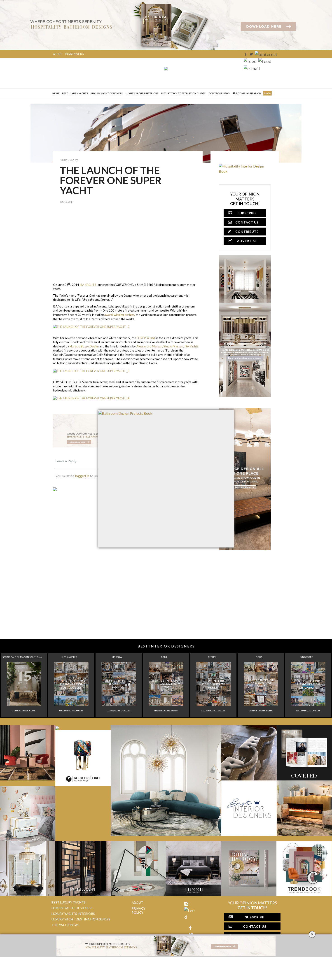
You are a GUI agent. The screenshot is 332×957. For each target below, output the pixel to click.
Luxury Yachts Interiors (142, 93)
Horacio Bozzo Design (84, 346)
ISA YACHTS (88, 284)
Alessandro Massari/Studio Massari (159, 346)
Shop (267, 93)
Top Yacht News (219, 93)
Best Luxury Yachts (75, 93)
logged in (82, 476)
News (55, 93)
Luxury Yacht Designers (107, 93)
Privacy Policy (74, 53)
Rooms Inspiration (248, 93)
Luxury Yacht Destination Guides (183, 93)
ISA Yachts (191, 346)
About (57, 53)
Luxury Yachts (69, 160)
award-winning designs (119, 315)
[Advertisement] (128, 246)
